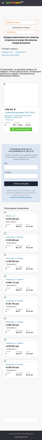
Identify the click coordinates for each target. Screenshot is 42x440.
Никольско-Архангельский (22, 115)
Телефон (7, 172)
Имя (5, 163)
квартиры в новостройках (10, 55)
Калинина (15, 117)
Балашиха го (9, 115)
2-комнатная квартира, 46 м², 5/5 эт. (20, 113)
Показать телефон (23, 129)
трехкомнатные (20, 52)
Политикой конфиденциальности (21, 197)
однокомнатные (7, 52)
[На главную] (17, 2)
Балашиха (8, 117)
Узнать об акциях (21, 184)
